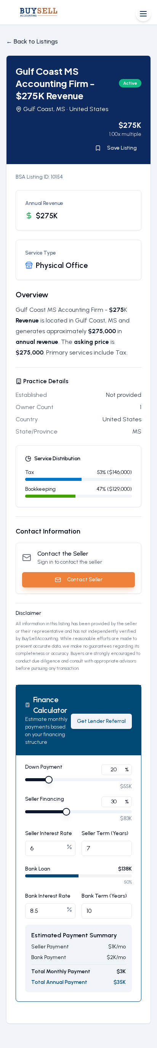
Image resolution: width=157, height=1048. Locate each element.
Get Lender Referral (101, 721)
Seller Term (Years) (105, 833)
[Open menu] (143, 13)
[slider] (49, 780)
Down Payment (43, 767)
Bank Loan (37, 869)
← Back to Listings (32, 41)
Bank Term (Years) (104, 896)
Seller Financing (44, 799)
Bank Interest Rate (47, 896)
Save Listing (122, 148)
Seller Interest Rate (48, 833)
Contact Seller (85, 579)
